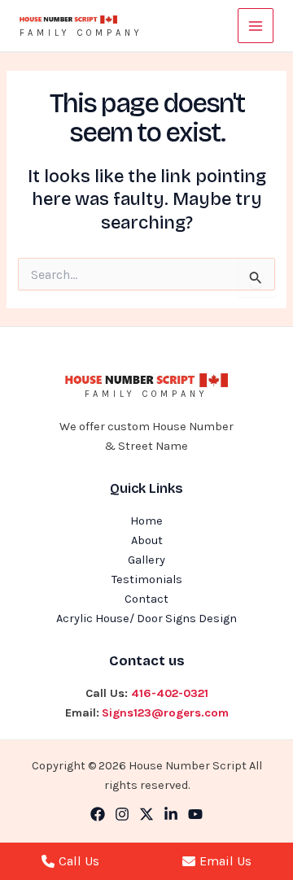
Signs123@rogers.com (165, 713)
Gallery (146, 560)
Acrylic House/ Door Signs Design (146, 618)
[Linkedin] (171, 814)
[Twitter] (146, 814)
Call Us (79, 861)
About (147, 540)
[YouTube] (195, 814)
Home (146, 521)
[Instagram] (122, 814)
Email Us (225, 861)
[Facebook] (97, 814)
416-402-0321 (169, 693)
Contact (146, 599)
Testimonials (147, 579)
